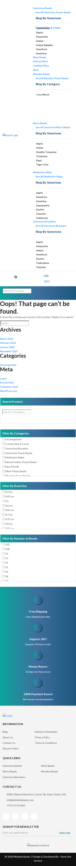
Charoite (41, 213)
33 (6, 571)
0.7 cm (8, 514)
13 (6, 553)
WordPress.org (8, 390)
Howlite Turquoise (46, 151)
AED (47, 281)
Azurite (40, 209)
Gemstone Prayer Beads (18, 453)
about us (8, 737)
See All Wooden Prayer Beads (52, 78)
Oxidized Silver (41, 65)
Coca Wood (42, 94)
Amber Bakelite (44, 45)
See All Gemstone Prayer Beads (53, 12)
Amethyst (41, 49)
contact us (9, 742)
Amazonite (42, 36)
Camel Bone (42, 28)
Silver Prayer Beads (16, 471)
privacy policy (42, 737)
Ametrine (41, 53)
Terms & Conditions (46, 742)
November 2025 (9, 351)
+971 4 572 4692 (16, 805)
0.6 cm (8, 505)
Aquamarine (42, 205)
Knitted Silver (40, 61)
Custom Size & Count (17, 443)
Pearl (39, 160)
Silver (36, 69)
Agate (39, 32)
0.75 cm (9, 519)
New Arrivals (12, 466)
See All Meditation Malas (49, 176)
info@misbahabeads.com (20, 799)
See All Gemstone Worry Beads (53, 127)
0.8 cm (8, 523)
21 (6, 562)
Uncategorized (8, 364)
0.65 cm (9, 509)
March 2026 (6, 338)
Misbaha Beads (22, 856)
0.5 (7, 500)
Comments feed (9, 386)
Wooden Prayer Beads (17, 475)
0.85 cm (9, 528)
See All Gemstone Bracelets (51, 225)
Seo (69, 856)
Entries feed (7, 382)
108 (7, 548)
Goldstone (42, 217)
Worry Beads (40, 123)
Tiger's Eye (42, 164)
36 (6, 576)
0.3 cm (8, 491)
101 (7, 544)
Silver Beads (39, 57)
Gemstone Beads (42, 8)
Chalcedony (42, 262)
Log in (3, 378)
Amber (39, 40)
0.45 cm (9, 496)
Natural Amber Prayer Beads (21, 462)
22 (6, 567)
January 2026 (7, 347)
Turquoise (41, 156)
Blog (5, 731)
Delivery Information (46, 731)
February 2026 (8, 342)
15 (6, 558)
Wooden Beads (41, 73)
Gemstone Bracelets (44, 221)
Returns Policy (11, 748)
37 (6, 580)
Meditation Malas (42, 172)
